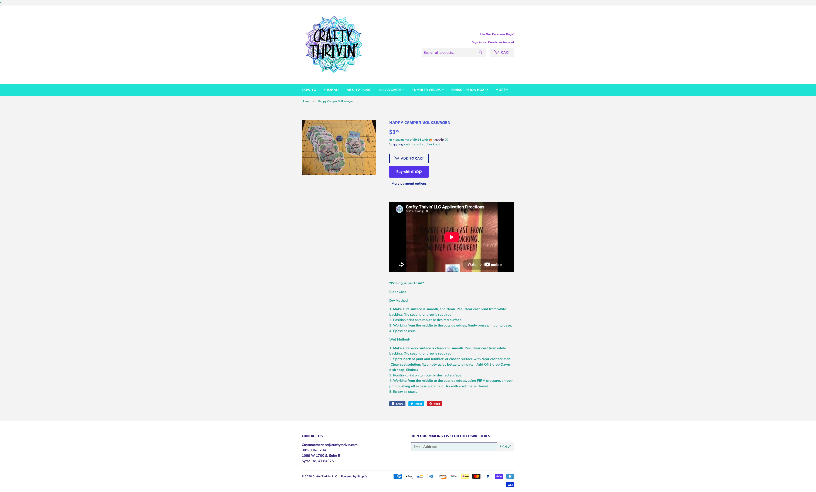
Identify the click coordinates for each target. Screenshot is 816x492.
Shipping (396, 144)
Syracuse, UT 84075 (318, 461)
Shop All (331, 90)
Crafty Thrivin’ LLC (325, 476)
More (501, 90)
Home (305, 101)
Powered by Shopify (354, 476)
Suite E (334, 455)
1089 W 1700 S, (315, 455)
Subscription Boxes (469, 90)
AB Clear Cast (359, 90)
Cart (505, 52)
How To (309, 90)
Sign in (477, 42)
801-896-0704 (314, 450)
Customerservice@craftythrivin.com (330, 445)
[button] (451, 140)
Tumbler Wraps (427, 90)
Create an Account (501, 42)
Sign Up (505, 446)
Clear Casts (390, 90)
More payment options (409, 183)
